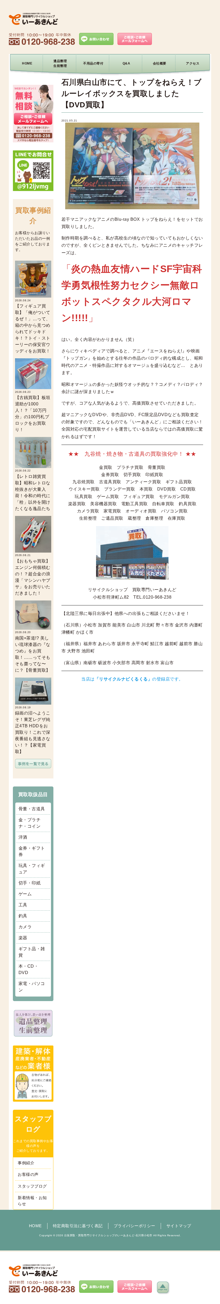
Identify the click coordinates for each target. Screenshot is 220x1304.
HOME (27, 63)
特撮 (96, 365)
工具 (23, 905)
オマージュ (139, 365)
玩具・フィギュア (32, 868)
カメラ (25, 927)
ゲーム (25, 894)
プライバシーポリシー (134, 1225)
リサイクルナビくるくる (123, 679)
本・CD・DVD (29, 969)
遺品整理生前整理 (60, 63)
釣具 (23, 916)
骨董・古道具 (32, 809)
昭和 (198, 358)
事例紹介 (26, 1163)
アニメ (81, 365)
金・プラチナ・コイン (30, 823)
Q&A (126, 63)
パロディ (154, 358)
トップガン (77, 358)
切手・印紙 (30, 883)
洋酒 (23, 837)
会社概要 (159, 63)
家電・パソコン (32, 986)
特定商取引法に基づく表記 (78, 1225)
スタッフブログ (32, 1186)
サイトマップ (178, 1225)
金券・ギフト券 (32, 851)
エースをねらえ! (166, 351)
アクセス (192, 63)
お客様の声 (28, 1174)
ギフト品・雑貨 (32, 951)
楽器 (23, 938)
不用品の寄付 (93, 63)
